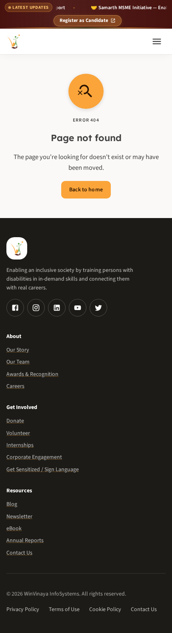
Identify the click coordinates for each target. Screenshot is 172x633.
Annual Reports (25, 541)
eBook (14, 529)
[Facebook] (15, 307)
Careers (15, 386)
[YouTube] (77, 307)
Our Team (18, 362)
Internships (20, 445)
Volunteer (18, 433)
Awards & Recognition (32, 374)
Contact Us (19, 553)
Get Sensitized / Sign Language (42, 470)
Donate (15, 421)
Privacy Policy (22, 609)
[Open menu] (157, 41)
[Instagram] (36, 307)
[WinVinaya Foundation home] (13, 41)
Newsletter (19, 517)
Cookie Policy (105, 609)
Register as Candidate (84, 20)
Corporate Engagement (34, 457)
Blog (11, 504)
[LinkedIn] (57, 307)
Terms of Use (64, 609)
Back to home (86, 190)
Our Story (17, 350)
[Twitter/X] (98, 307)
